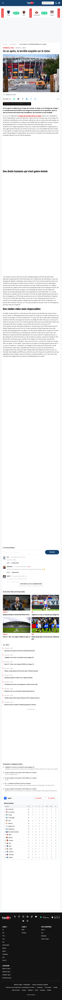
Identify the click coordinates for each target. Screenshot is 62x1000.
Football (55, 987)
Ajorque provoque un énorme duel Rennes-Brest (19, 650)
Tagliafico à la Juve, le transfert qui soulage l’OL (19, 657)
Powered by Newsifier (31, 994)
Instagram (30, 990)
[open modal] (59, 3)
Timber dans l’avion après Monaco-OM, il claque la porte (21, 698)
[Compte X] (15, 917)
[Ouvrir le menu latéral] (3, 3)
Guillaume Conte (11, 94)
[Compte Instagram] (23, 917)
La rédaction (40, 987)
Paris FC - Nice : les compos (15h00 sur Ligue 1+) (19, 664)
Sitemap (49, 990)
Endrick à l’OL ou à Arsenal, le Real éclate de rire (19, 691)
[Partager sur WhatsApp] (14, 98)
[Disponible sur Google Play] (44, 917)
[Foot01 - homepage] (31, 3)
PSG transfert (48, 987)
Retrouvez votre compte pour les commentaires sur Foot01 (20, 987)
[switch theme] (56, 3)
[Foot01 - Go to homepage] (7, 919)
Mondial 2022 (8, 48)
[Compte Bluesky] (23, 921)
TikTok (36, 990)
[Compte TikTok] (32, 917)
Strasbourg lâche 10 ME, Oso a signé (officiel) (18, 677)
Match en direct (16, 990)
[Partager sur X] (22, 98)
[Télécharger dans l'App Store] (56, 917)
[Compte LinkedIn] (27, 917)
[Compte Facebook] (19, 917)
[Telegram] (26, 98)
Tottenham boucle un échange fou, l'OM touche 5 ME (21, 684)
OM (33, 634)
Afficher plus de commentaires (31, 584)
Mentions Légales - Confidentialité (22, 984)
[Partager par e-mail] (35, 98)
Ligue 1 (5, 612)
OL (32, 612)
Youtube (24, 990)
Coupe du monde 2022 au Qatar (30, 116)
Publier (52, 552)
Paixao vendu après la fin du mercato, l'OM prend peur (21, 671)
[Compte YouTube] (36, 917)
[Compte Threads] (27, 921)
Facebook (42, 990)
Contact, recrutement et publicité (40, 984)
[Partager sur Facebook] (18, 98)
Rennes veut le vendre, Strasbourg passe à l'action (20, 704)
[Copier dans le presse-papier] (31, 98)
